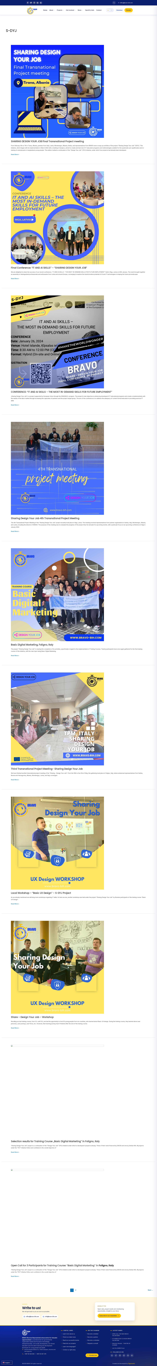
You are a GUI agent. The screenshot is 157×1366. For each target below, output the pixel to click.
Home (45, 10)
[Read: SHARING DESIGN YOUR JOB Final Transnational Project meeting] (57, 91)
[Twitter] (116, 1355)
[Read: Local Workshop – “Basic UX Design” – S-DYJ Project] (57, 843)
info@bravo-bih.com (51, 1316)
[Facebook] (112, 1355)
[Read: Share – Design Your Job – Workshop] (57, 967)
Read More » (15, 154)
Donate (128, 10)
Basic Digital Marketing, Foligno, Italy (32, 644)
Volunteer (119, 10)
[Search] (114, 2)
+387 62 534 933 (29, 1354)
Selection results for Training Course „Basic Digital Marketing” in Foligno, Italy (55, 1141)
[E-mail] (132, 1355)
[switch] (110, 10)
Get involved (70, 10)
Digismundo (131, 1363)
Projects (59, 10)
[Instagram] (120, 1355)
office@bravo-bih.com (125, 2)
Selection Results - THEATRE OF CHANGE (121, 1344)
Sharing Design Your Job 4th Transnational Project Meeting (45, 518)
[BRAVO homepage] (39, 1333)
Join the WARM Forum (118, 1348)
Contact (98, 10)
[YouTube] (128, 1355)
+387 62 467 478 (41, 1354)
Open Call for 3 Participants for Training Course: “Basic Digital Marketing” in (62, 1265)
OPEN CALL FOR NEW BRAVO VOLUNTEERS (120, 1334)
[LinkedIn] (124, 1355)
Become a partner (92, 1337)
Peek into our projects (69, 1343)
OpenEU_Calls (89, 10)
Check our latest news (69, 1337)
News (79, 10)
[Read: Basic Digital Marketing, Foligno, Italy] (57, 594)
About (51, 10)
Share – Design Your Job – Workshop (32, 1017)
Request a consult (92, 1343)
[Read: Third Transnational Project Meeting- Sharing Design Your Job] (57, 719)
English (7, 1362)
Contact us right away (69, 1349)
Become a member (92, 1334)
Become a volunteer (93, 1340)
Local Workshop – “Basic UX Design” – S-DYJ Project (41, 893)
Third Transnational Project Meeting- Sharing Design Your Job (47, 768)
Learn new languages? (69, 1346)
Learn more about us (69, 1334)
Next (150, 1290)
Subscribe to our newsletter (108, 1315)
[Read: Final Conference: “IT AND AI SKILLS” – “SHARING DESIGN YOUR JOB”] (57, 218)
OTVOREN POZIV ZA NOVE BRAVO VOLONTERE (122, 1339)
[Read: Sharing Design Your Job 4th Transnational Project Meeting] (57, 468)
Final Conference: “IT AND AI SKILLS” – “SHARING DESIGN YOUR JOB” (49, 267)
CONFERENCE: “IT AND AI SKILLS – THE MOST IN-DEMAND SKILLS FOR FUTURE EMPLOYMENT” (61, 392)
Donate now (93, 1355)
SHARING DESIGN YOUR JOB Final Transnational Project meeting (47, 141)
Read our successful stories (71, 1340)
